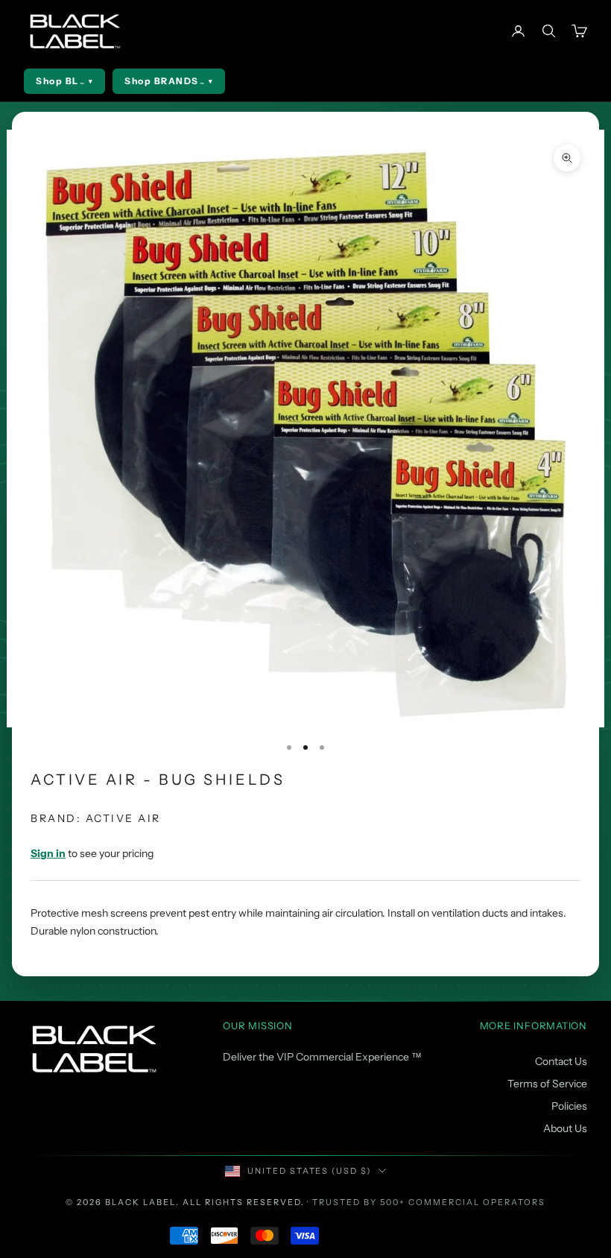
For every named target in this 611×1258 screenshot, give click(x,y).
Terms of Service (547, 1083)
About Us (565, 1128)
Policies (569, 1106)
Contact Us (561, 1061)
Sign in (48, 853)
